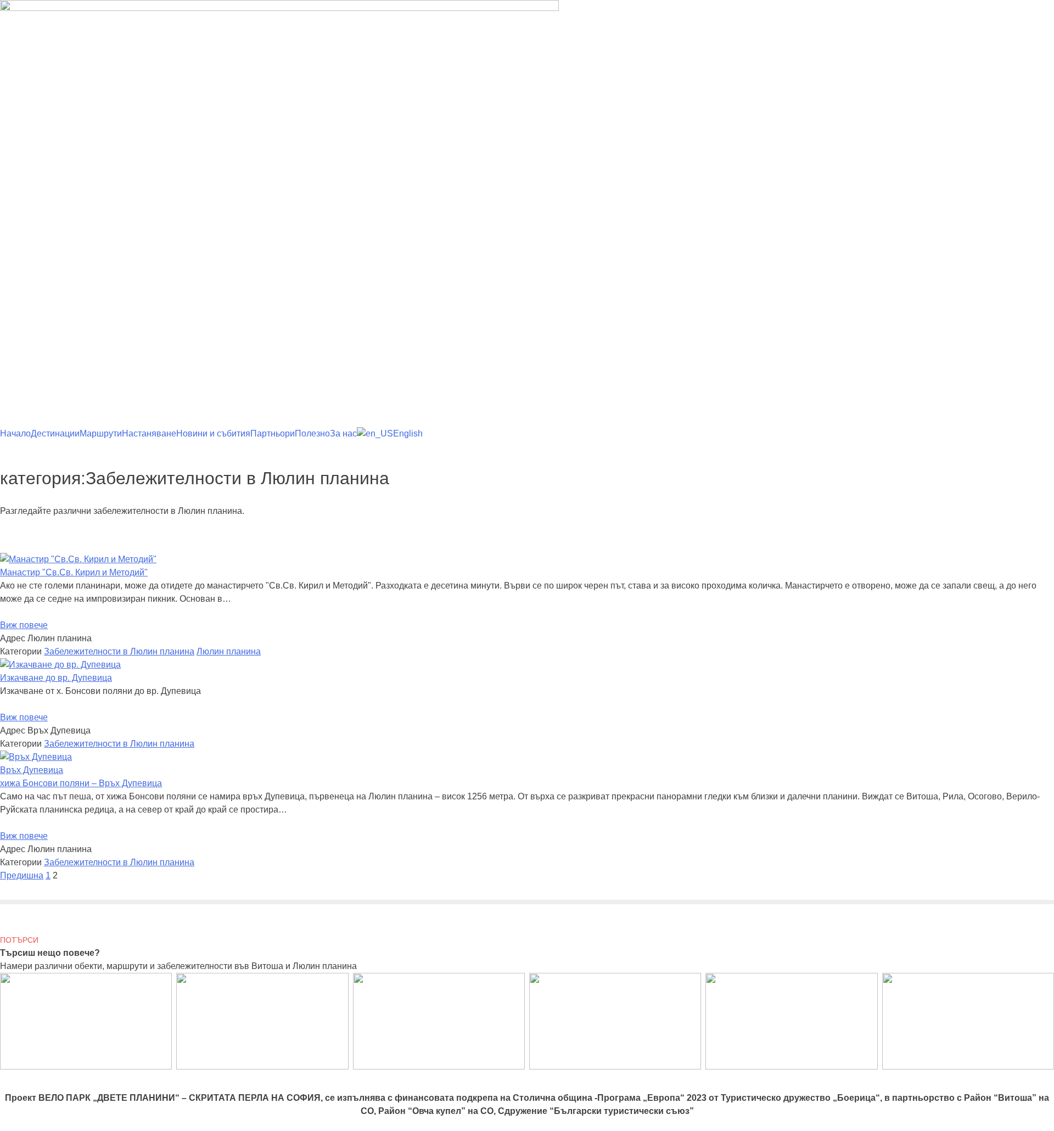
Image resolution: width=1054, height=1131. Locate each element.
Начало (15, 433)
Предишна (21, 875)
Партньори (272, 433)
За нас (343, 433)
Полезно (312, 433)
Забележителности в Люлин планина (119, 651)
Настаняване (149, 433)
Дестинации (55, 433)
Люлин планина (229, 651)
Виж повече (24, 625)
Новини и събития (213, 433)
